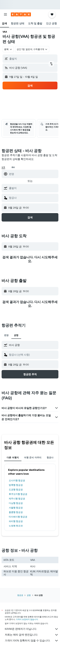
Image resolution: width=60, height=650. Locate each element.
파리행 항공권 (16, 521)
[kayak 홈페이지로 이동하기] (21, 14)
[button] (5, 14)
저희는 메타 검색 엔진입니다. (21, 634)
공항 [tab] (16, 335)
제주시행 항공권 (17, 498)
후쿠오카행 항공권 (18, 494)
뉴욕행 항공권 (16, 525)
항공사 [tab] (50, 457)
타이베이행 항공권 (18, 516)
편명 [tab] (6, 335)
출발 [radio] (13, 167)
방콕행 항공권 (16, 485)
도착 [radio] (3, 167)
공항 (29, 595)
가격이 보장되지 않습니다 (27, 619)
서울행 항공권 (16, 507)
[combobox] (33, 188)
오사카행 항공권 (17, 480)
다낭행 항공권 (16, 503)
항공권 (20, 595)
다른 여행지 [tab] (13, 457)
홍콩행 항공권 (16, 512)
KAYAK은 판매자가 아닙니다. (21, 628)
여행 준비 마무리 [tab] (32, 457)
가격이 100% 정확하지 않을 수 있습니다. (27, 640)
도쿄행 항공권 (16, 489)
